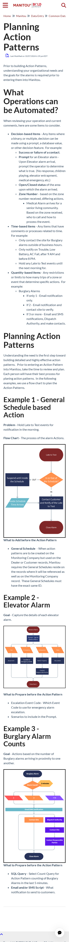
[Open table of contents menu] (7, 4)
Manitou (21, 16)
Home (7, 16)
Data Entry (37, 16)
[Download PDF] (7, 55)
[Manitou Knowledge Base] (27, 3)
